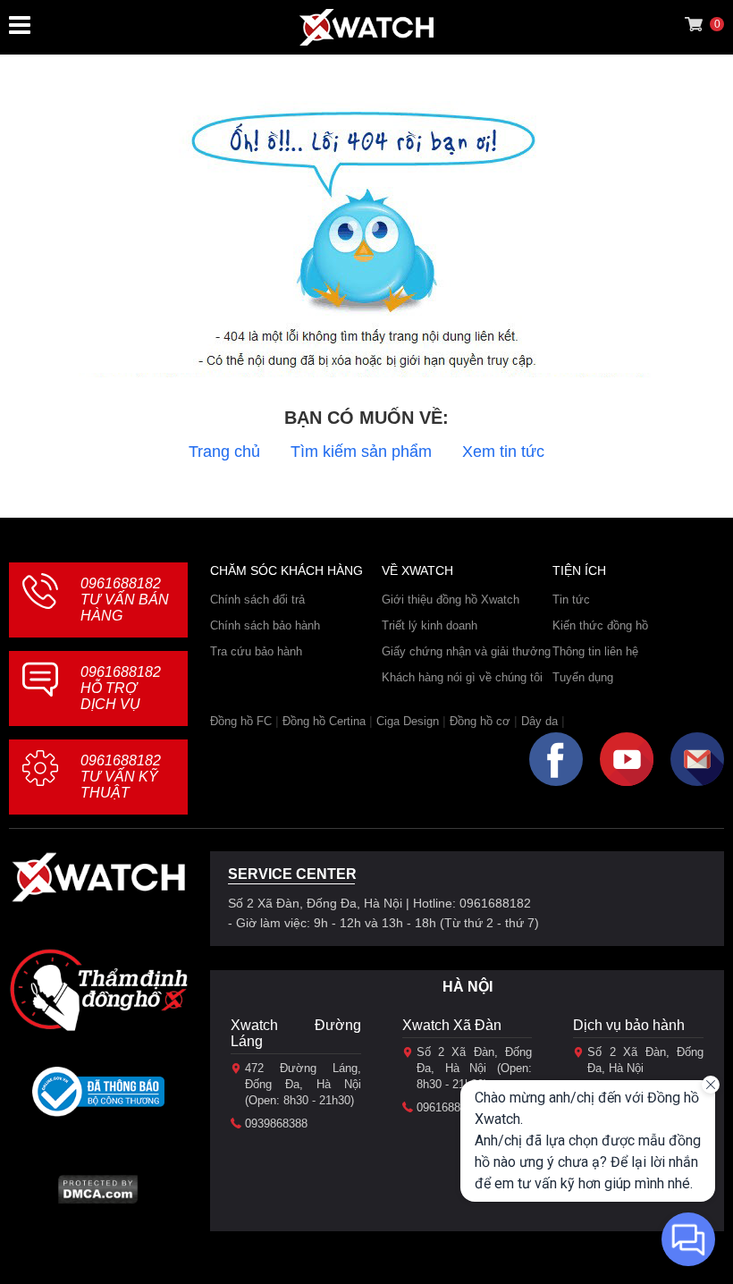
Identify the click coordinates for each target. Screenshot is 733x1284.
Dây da (539, 721)
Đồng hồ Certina (324, 721)
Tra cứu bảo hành (256, 651)
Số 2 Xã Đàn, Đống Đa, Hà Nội (645, 1060)
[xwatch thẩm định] (98, 990)
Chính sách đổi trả (257, 599)
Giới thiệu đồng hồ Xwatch (450, 599)
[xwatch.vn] (98, 882)
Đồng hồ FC (241, 721)
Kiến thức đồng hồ (600, 625)
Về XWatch (417, 570)
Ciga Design (407, 721)
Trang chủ (224, 451)
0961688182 (124, 599)
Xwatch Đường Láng (296, 1033)
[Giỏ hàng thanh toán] (694, 24)
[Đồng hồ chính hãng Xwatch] (366, 27)
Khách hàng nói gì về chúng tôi (462, 677)
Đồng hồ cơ (480, 721)
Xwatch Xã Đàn (451, 1025)
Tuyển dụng (582, 677)
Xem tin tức (503, 451)
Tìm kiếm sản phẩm (361, 451)
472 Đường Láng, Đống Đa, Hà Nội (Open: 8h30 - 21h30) (303, 1084)
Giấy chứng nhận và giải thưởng (466, 651)
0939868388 (276, 1123)
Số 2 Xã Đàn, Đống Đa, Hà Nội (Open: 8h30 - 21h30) (475, 1068)
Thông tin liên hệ (595, 651)
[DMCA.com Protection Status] (98, 1195)
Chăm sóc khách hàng (286, 570)
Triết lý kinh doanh (429, 625)
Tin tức (571, 599)
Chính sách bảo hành (265, 625)
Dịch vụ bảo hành (629, 1025)
